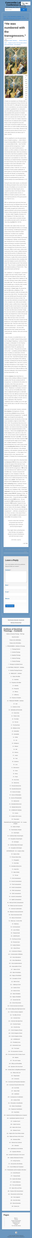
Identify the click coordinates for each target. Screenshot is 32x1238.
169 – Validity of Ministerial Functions (15, 1157)
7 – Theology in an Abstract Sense (15, 664)
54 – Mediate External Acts (15, 807)
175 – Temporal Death (15, 1175)
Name (6, 585)
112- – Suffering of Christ (15, 984)
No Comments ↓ (17, 44)
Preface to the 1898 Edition (15, 640)
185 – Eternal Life (15, 1206)
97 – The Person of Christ (15, 939)
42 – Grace (15, 770)
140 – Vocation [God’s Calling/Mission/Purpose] (15, 1069)
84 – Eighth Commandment (15, 899)
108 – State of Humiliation (15, 972)
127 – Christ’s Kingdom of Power (15, 1030)
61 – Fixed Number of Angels (15, 829)
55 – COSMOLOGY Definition (15, 810)
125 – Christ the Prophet (15, 1024)
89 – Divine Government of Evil (15, 914)
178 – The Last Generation (15, 1185)
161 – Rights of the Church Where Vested (15, 1133)
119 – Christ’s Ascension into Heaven (15, 1005)
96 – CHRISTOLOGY (15, 936)
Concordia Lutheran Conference (17, 1235)
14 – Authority (15, 685)
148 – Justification (15, 1093)
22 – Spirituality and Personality (15, 709)
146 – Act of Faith (15, 1087)
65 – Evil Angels (15, 841)
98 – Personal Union (15, 942)
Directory (16, 1219)
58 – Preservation (15, 819)
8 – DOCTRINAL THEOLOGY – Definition (15, 667)
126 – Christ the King (15, 1027)
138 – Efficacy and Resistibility (15, 1063)
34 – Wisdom (15, 746)
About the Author (15, 637)
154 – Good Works (15, 1112)
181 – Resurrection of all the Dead (15, 1194)
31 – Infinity (15, 737)
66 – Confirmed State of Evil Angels (15, 844)
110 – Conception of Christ (15, 978)
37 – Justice (15, 755)
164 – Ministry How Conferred (15, 1142)
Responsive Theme (11, 1236)
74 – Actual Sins (15, 869)
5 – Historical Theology (15, 658)
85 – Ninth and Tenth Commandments (15, 902)
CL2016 (23, 18)
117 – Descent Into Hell (15, 999)
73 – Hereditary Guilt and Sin (15, 866)
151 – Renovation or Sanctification (15, 1103)
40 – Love (15, 764)
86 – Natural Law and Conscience (15, 905)
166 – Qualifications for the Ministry (15, 1148)
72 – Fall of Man (15, 863)
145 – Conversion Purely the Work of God (15, 1084)
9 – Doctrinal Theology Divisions (15, 670)
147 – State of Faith (15, 1090)
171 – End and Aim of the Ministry (15, 1163)
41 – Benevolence (15, 767)
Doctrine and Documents (16, 1220)
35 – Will (15, 749)
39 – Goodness (15, 761)
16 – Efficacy (15, 691)
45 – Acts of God (15, 779)
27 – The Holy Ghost (15, 725)
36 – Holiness (15, 752)
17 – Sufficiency (15, 694)
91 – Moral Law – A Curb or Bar (15, 920)
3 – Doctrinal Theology (15, 652)
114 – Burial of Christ (15, 990)
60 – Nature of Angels (15, 826)
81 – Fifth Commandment (15, 890)
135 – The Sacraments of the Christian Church (15, 1054)
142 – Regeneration (15, 1075)
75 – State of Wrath (15, 872)
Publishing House (16, 1223)
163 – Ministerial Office (15, 1139)
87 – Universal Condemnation (15, 908)
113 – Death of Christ (15, 987)
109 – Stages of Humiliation (15, 975)
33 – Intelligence (15, 743)
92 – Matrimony (15, 923)
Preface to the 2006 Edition (15, 643)
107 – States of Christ (15, 969)
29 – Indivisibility (15, 731)
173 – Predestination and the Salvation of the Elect (15, 1169)
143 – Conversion (15, 1078)
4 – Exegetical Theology (15, 655)
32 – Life (15, 740)
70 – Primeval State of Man (15, 857)
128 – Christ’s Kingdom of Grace (15, 1033)
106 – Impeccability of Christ (15, 966)
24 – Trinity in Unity (15, 716)
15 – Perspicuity (15, 688)
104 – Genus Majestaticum (15, 960)
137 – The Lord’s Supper (15, 1060)
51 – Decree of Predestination (15, 798)
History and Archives (16, 1221)
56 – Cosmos (15, 813)
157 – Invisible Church (15, 1121)
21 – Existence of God (15, 706)
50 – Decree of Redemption (15, 794)
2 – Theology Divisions (15, 649)
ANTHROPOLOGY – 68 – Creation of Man (15, 851)
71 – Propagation (15, 860)
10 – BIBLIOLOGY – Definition (15, 673)
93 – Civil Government (15, 926)
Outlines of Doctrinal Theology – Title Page (15, 634)
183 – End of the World (15, 1200)
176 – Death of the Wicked (15, 1179)
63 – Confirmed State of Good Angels (15, 835)
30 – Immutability (15, 734)
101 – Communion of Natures (15, 951)
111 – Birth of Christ (15, 981)
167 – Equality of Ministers (15, 1151)
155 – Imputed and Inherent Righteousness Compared (15, 1115)
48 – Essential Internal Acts (15, 788)
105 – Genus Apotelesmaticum (15, 963)
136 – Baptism (15, 1057)
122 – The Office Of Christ (15, 1015)
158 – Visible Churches (15, 1124)
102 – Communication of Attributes (15, 954)
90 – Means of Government (15, 917)
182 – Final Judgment (15, 1197)
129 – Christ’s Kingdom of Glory (15, 1036)
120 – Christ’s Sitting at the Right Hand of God (15, 549)
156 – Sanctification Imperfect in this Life (15, 1118)
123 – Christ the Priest (15, 1018)
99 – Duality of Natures (15, 945)
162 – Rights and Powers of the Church (15, 1136)
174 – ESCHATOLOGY (15, 1172)
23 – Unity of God (15, 712)
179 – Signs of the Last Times (15, 1188)
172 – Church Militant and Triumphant (15, 1166)
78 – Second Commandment (15, 881)
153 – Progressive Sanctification (15, 1109)
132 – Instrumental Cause (15, 1045)
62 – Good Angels (15, 832)
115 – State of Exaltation (15, 993)
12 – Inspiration (15, 679)
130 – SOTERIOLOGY (15, 1039)
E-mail (6, 591)
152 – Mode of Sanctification (15, 1106)
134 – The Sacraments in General (15, 1051)
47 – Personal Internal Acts (15, 785)
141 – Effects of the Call (15, 1072)
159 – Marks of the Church (15, 1127)
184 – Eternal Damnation (15, 1203)
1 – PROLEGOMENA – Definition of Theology (15, 646)
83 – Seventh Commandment (15, 896)
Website (7, 598)
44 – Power (15, 776)
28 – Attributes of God (15, 728)
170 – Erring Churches (15, 1160)
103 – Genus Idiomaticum (15, 957)
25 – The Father (15, 719)
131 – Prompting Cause (15, 1042)
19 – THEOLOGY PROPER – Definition (15, 700)
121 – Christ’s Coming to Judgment (15, 1011)
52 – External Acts (15, 801)
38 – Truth (15, 758)
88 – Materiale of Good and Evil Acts (15, 911)
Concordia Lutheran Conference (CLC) (16, 3)
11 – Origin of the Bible (15, 676)
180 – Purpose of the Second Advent (15, 1191)
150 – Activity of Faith (15, 1100)
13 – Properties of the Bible (15, 682)
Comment (8, 570)
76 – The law (15, 875)
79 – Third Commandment (15, 884)
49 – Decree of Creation (15, 791)
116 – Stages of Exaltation (15, 996)
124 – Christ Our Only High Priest (15, 1021)
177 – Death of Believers (15, 1182)
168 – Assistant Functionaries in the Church (15, 1154)
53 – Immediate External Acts (15, 804)
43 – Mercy (15, 773)
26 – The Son (15, 722)
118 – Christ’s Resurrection (15, 1002)
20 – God (15, 703)
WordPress (22, 1236)
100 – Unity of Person (15, 948)
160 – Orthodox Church (15, 1130)
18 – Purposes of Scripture (15, 697)
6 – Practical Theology (15, 661)
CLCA (25, 551)
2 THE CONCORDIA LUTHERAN (14, 16)
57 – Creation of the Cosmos (15, 816)
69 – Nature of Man (15, 854)
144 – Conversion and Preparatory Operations (15, 1081)
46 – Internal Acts (15, 782)
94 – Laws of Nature (15, 930)
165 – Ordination (15, 1145)
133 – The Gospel (15, 1048)
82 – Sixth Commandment (15, 893)
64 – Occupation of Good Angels (15, 838)
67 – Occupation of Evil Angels (15, 848)
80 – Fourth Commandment (15, 887)
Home (5, 16)
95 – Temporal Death (15, 933)
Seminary (16, 1224)
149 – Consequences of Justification (15, 1097)
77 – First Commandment (15, 878)
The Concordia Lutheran (16, 1225)
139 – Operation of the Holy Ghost (15, 1066)
